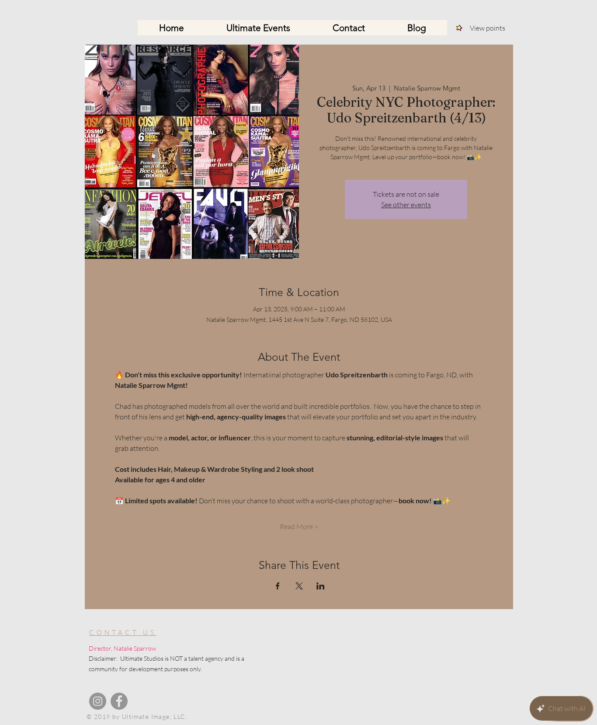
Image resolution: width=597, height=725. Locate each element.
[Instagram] (97, 701)
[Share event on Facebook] (278, 585)
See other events (406, 204)
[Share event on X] (299, 585)
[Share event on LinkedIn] (320, 585)
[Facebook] (119, 701)
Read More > (299, 526)
